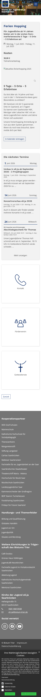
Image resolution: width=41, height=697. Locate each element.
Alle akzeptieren (28, 694)
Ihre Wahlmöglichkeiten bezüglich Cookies (20, 654)
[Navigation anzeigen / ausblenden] (36, 4)
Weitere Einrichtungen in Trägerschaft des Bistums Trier (20, 546)
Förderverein (20, 331)
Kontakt (20, 288)
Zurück (6, 396)
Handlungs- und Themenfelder (19, 512)
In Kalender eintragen (14, 139)
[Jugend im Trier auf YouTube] (20, 626)
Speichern (10, 694)
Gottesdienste (20, 374)
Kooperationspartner (13, 418)
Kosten (8, 53)
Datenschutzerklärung (11, 675)
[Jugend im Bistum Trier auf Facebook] (12, 626)
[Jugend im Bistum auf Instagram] (5, 626)
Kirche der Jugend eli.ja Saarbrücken (15, 596)
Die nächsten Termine (16, 157)
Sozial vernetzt (10, 618)
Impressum (5, 677)
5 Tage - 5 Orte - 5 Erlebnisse (15, 87)
